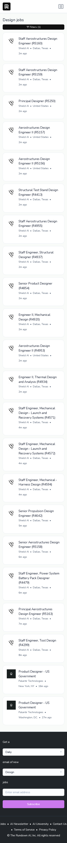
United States (41, 106)
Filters (35, 27)
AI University (41, 824)
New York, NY (26, 686)
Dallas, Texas (40, 48)
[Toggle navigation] (61, 6)
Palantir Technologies (31, 681)
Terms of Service (24, 830)
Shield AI (24, 48)
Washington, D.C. (28, 717)
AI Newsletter (19, 824)
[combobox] (33, 752)
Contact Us (60, 824)
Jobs (3, 824)
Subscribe (33, 804)
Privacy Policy (47, 830)
